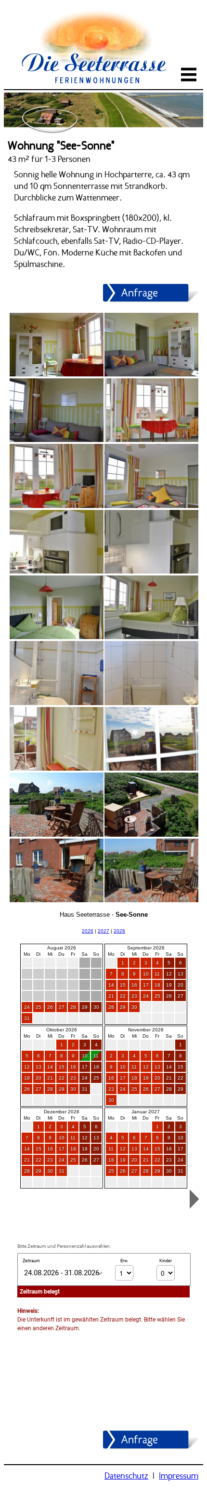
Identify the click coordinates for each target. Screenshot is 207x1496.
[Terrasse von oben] (151, 835)
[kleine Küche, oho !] (56, 571)
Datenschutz (126, 1476)
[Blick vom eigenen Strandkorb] (151, 900)
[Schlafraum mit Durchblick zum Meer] (151, 637)
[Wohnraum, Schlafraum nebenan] (56, 374)
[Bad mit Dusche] (56, 703)
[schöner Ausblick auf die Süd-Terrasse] (56, 769)
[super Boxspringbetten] (56, 637)
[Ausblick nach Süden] (151, 769)
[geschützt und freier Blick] (56, 835)
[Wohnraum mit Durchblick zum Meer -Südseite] (56, 506)
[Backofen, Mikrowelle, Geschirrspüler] (151, 571)
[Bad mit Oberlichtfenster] (151, 703)
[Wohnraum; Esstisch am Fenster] (151, 440)
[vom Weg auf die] (56, 900)
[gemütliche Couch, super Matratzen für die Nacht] (151, 506)
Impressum (178, 1476)
